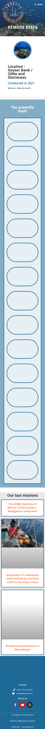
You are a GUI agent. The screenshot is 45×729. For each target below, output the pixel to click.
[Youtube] (23, 705)
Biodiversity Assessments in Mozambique (22, 647)
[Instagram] (30, 705)
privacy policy (30, 721)
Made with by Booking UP (23, 727)
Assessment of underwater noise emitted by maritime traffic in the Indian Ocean (22, 578)
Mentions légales (16, 721)
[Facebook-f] (15, 705)
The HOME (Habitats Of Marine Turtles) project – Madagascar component (22, 507)
